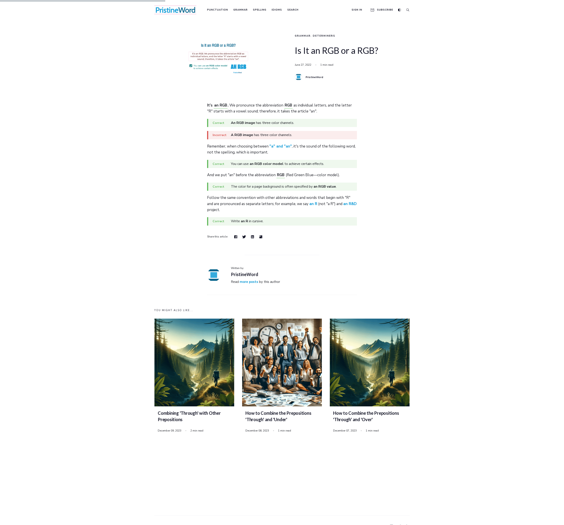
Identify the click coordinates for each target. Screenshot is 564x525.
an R (313, 203)
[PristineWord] (298, 77)
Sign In (357, 9)
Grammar (240, 9)
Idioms (277, 9)
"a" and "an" (280, 146)
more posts (249, 282)
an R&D (350, 203)
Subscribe (385, 9)
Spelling (259, 9)
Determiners (324, 36)
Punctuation (217, 9)
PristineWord (314, 77)
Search (293, 9)
